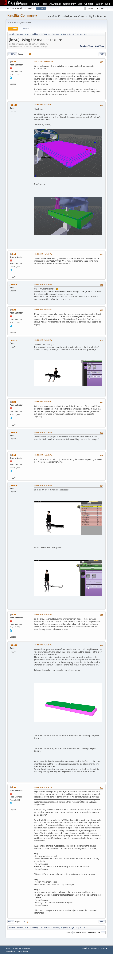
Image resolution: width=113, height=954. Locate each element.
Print (102, 54)
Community (69, 3)
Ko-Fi (108, 3)
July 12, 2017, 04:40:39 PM (43, 284)
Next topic (99, 46)
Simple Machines (24, 948)
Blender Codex (20, 3)
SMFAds (8, 951)
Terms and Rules (93, 948)
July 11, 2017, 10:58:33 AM (43, 254)
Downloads (55, 3)
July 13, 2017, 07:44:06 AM (43, 340)
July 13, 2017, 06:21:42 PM (43, 455)
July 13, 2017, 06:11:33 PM (43, 432)
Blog (79, 3)
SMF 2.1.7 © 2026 (12, 948)
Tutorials (34, 3)
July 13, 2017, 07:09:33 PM (43, 614)
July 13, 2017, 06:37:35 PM (43, 485)
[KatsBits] (11, 80)
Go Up (10, 922)
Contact (88, 3)
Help (84, 948)
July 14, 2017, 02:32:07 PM (43, 787)
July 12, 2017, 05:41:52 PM (43, 310)
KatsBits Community (22, 15)
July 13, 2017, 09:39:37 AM (43, 402)
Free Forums (17, 951)
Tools (44, 3)
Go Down (12, 54)
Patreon (99, 3)
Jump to (69, 932)
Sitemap (25, 951)
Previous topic (86, 46)
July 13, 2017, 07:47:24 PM (43, 645)
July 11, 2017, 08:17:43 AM (43, 105)
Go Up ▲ (104, 948)
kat (14, 61)
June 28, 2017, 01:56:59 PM (43, 61)
